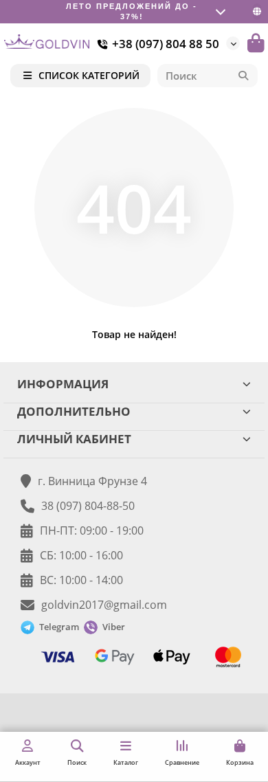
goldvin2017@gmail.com (104, 604)
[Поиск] (243, 76)
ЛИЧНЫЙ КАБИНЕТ (74, 439)
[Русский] (257, 11)
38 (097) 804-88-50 (88, 505)
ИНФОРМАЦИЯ (63, 384)
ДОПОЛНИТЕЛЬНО (74, 411)
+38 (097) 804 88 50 (165, 44)
